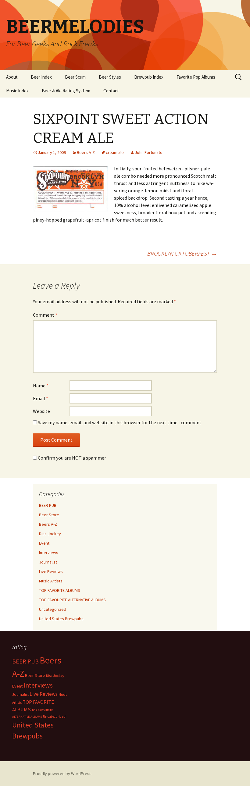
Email (40, 398)
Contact (111, 91)
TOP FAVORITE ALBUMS (59, 590)
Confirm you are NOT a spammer (71, 458)
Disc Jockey (50, 533)
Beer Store (49, 514)
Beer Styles (110, 77)
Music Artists (50, 581)
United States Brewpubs (61, 618)
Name (40, 385)
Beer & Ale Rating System (66, 91)
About (12, 77)
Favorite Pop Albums (196, 77)
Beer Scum (75, 77)
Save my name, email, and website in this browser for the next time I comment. (120, 422)
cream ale (115, 152)
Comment (45, 315)
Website (41, 411)
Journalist (48, 562)
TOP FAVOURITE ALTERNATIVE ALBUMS (72, 600)
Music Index (17, 91)
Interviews (48, 552)
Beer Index (41, 77)
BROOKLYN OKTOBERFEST (182, 253)
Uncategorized (52, 609)
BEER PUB (47, 505)
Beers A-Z (86, 152)
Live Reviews (51, 571)
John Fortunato (148, 152)
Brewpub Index (148, 77)
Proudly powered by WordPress (62, 773)
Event (44, 543)
